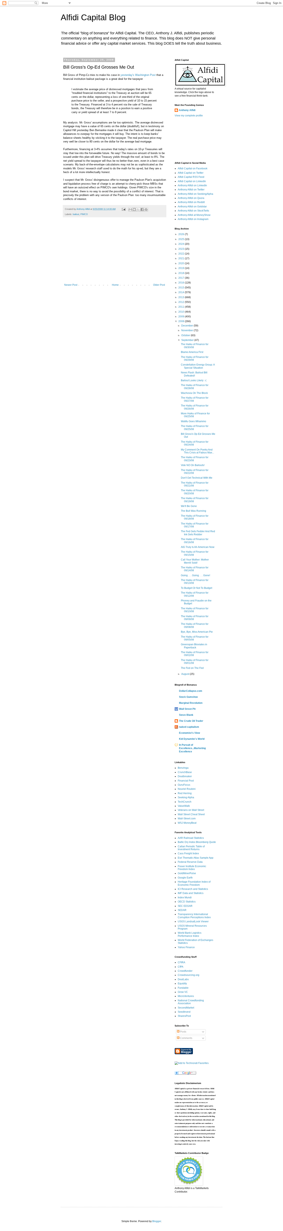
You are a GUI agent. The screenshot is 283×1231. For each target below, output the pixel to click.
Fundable (183, 987)
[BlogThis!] (134, 209)
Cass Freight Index (188, 853)
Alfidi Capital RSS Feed (191, 177)
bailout (76, 214)
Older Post (159, 284)
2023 (181, 248)
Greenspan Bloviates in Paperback (194, 646)
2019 (181, 268)
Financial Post (186, 780)
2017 (181, 277)
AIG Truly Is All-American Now (197, 547)
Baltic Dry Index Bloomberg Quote (197, 842)
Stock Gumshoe (188, 697)
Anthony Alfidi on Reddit (191, 202)
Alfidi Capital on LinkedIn (192, 181)
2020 (181, 263)
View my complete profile (189, 115)
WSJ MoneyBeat (187, 822)
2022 (181, 253)
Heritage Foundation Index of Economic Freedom (194, 883)
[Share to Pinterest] (146, 209)
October (186, 335)
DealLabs (183, 979)
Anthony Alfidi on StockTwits (193, 210)
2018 (181, 273)
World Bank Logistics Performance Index (189, 934)
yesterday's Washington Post (138, 74)
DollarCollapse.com (190, 691)
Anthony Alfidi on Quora (191, 198)
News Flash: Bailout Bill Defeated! (194, 374)
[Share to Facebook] (142, 209)
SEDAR (182, 910)
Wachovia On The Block (194, 393)
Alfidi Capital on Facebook (192, 168)
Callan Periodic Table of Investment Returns (191, 848)
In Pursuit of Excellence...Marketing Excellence (192, 748)
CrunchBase (185, 772)
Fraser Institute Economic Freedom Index (192, 868)
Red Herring (185, 793)
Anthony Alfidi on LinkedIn (192, 185)
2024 (181, 244)
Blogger (156, 1221)
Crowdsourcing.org (188, 975)
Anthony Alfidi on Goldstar (192, 206)
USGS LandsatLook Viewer (193, 921)
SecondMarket (186, 1007)
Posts (182, 1031)
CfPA (180, 966)
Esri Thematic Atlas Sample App (195, 857)
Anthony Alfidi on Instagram (193, 219)
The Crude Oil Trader (191, 720)
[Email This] (130, 209)
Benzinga (183, 767)
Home (115, 284)
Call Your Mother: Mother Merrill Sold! (195, 561)
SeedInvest (184, 1011)
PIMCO (84, 214)
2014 (181, 292)
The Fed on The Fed (192, 668)
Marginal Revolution (190, 703)
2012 (181, 302)
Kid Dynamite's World (191, 738)
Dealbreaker (185, 776)
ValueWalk (184, 805)
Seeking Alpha (186, 797)
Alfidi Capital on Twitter (190, 172)
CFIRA (181, 962)
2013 (181, 297)
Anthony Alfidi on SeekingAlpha (195, 193)
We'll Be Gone (189, 506)
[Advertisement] (114, 252)
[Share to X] (138, 209)
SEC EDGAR (185, 906)
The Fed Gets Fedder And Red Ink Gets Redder (198, 533)
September (187, 340)
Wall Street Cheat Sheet (191, 814)
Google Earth (185, 877)
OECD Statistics (187, 901)
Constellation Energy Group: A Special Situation (198, 366)
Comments (185, 1038)
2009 (181, 316)
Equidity (182, 983)
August (185, 674)
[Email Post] (123, 209)
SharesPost (184, 1016)
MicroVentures (186, 996)
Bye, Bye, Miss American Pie (197, 631)
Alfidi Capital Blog (93, 17)
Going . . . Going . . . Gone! (195, 575)
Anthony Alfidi (187, 110)
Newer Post (70, 284)
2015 (181, 287)
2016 (181, 282)
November (187, 330)
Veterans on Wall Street (191, 810)
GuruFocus (184, 784)
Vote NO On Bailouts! (192, 465)
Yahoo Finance (186, 947)
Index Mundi (185, 897)
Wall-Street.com (187, 818)
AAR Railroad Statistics (191, 838)
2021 (181, 258)
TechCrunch (184, 801)
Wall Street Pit (187, 709)
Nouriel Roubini (187, 789)
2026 (181, 234)
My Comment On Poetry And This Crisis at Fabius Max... (197, 451)
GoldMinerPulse (187, 873)
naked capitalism (189, 726)
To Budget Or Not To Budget (196, 588)
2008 (181, 321)
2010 (181, 311)
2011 (181, 306)
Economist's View (189, 732)
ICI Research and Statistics (193, 889)
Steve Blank (186, 715)
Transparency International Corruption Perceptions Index (194, 916)
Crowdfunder (185, 970)
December (187, 325)
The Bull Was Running (193, 510)
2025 (181, 239)
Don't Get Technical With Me (196, 477)
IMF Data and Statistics (190, 893)
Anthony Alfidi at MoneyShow (194, 215)
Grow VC (183, 992)
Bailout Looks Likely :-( (193, 380)
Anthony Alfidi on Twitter (191, 189)
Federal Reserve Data (190, 862)
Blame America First (192, 352)
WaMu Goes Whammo (193, 421)
